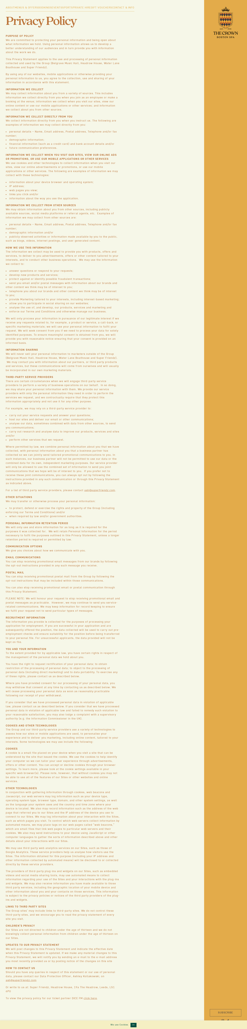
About (10, 7)
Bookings (45, 7)
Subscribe (225, 1012)
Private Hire (82, 7)
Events (57, 7)
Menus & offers (26, 7)
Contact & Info (123, 7)
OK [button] (133, 1025)
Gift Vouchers (101, 7)
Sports (67, 7)
